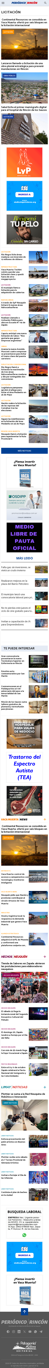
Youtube (30, 1332)
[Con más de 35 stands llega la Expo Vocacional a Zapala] (38, 1047)
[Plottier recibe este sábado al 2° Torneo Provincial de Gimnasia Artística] (38, 1154)
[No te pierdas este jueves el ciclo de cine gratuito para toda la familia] (41, 606)
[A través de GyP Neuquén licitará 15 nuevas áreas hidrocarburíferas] (38, 300)
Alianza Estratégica (10, 933)
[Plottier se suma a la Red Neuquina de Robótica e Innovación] (24, 1100)
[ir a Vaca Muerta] (14, 819)
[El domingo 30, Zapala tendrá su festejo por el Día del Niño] (38, 1029)
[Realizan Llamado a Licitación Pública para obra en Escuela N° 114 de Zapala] (38, 315)
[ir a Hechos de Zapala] (14, 956)
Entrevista (6, 871)
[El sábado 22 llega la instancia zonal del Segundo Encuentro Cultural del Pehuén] (38, 1008)
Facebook (8, 1332)
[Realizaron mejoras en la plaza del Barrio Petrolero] (41, 579)
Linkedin (19, 1332)
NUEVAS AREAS (7, 300)
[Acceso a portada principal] (24, 3)
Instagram (13, 1332)
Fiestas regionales (9, 1064)
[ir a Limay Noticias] (14, 1087)
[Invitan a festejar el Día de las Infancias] (38, 1172)
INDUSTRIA (5, 912)
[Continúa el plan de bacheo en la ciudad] (38, 1189)
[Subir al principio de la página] (24, 1311)
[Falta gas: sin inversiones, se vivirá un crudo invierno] (41, 565)
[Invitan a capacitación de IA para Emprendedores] (41, 619)
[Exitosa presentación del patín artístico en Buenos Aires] (38, 1136)
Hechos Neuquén (11, 975)
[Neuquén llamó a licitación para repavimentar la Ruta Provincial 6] (38, 431)
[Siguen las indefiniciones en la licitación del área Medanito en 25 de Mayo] (38, 416)
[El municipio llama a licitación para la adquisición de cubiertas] (38, 285)
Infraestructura (9, 267)
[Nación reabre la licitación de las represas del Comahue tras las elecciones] (38, 400)
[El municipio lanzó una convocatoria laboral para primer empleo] (41, 592)
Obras (4, 346)
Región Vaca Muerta (10, 431)
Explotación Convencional (13, 364)
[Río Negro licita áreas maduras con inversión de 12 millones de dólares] (38, 252)
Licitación (8, 32)
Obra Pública (9, 75)
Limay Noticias (10, 1103)
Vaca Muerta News (9, 892)
